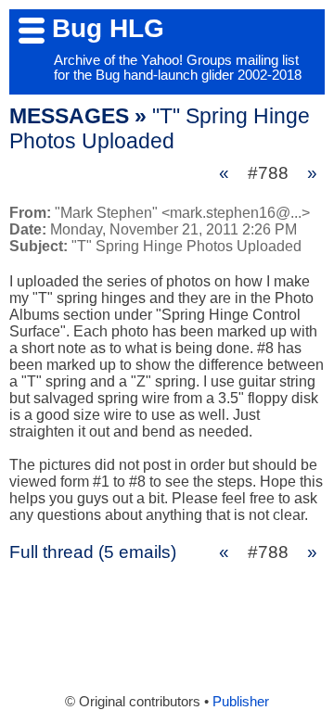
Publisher (240, 701)
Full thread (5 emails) (92, 552)
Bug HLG (108, 28)
